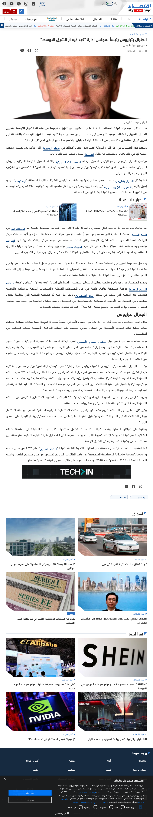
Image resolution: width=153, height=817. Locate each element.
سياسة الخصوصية (79, 801)
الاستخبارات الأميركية (68, 161)
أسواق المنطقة (51, 147)
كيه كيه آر (20, 180)
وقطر (69, 246)
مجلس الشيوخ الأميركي (91, 341)
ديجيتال (13, 19)
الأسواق (97, 19)
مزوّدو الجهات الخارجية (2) (87, 791)
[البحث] (21, 11)
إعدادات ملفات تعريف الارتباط (97, 802)
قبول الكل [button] (29, 792)
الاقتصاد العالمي (75, 19)
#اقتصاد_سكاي (144, 25)
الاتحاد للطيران (48, 448)
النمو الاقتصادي (84, 294)
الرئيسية (144, 19)
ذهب (36, 769)
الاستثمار (89, 153)
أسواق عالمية (140, 769)
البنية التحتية (139, 234)
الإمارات (10, 240)
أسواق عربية (32, 760)
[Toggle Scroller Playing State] (2, 25)
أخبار (108, 760)
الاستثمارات (18, 228)
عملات (126, 25)
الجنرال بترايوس (124, 180)
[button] (42, 3)
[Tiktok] (33, 3)
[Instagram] (26, 3)
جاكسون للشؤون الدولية (118, 186)
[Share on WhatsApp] (36, 51)
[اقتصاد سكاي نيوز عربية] (135, 8)
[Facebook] (4, 3)
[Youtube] (11, 4)
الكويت (78, 246)
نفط (108, 769)
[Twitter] (19, 3)
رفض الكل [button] (30, 799)
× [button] (5, 779)
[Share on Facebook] (29, 51)
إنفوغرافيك (32, 19)
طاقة (72, 760)
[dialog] (76, 796)
